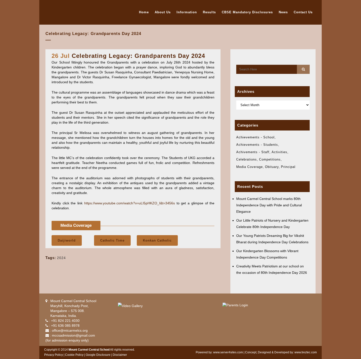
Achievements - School (255, 137)
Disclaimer (120, 355)
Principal (288, 167)
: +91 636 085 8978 (64, 325)
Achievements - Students (257, 145)
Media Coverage (249, 167)
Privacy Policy (53, 355)
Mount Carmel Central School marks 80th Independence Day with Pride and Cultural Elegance (269, 205)
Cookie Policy (74, 355)
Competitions (270, 159)
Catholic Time (112, 240)
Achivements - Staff (252, 152)
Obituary (272, 167)
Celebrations (246, 159)
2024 (61, 258)
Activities (279, 152)
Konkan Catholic (157, 240)
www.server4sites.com (228, 352)
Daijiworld (67, 240)
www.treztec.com (305, 352)
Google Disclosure (98, 355)
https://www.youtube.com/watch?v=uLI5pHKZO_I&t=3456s (129, 203)
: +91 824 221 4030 (64, 321)
